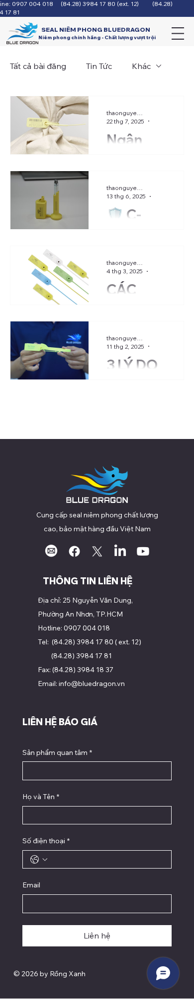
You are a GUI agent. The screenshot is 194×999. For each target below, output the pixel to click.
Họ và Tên (40, 796)
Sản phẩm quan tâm (57, 752)
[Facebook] (74, 551)
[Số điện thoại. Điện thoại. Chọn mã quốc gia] (39, 860)
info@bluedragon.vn (92, 683)
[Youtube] (143, 551)
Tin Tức (99, 66)
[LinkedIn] (120, 551)
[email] (51, 551)
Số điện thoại (46, 840)
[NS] (97, 551)
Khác (141, 66)
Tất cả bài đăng (38, 66)
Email (31, 884)
